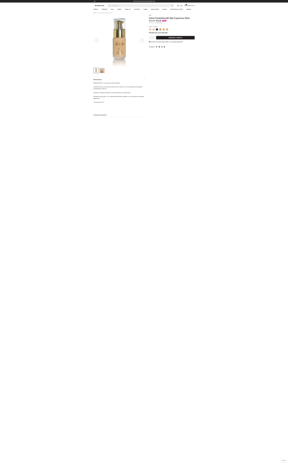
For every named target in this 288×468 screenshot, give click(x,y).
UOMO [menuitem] (145, 9)
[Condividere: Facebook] (157, 47)
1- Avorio (150, 29)
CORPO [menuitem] (119, 9)
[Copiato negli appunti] (164, 47)
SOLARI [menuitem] (164, 9)
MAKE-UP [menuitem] (127, 9)
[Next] (142, 40)
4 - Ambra (160, 29)
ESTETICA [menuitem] (137, 9)
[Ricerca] (172, 5)
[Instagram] (94, 1)
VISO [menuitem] (112, 9)
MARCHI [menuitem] (188, 9)
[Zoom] (142, 17)
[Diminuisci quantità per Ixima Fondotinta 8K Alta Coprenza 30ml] (150, 37)
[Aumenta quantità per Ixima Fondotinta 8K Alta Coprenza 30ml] (154, 37)
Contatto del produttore (100, 115)
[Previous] (96, 40)
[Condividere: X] (159, 47)
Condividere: (152, 46)
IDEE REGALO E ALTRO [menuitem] (176, 9)
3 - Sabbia (157, 29)
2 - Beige (153, 29)
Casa (94, 12)
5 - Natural (163, 29)
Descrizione (97, 79)
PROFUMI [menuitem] (104, 9)
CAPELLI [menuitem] (95, 9)
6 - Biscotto (167, 29)
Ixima (150, 15)
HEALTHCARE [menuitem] (155, 9)
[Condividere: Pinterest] (162, 47)
